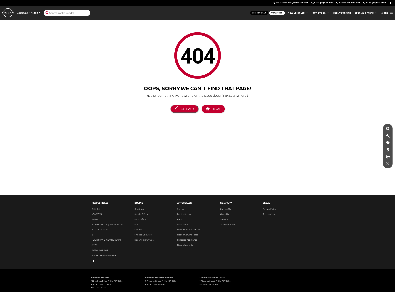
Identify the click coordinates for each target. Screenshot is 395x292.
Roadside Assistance (187, 239)
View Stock (276, 13)
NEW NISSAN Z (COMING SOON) (106, 239)
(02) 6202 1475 (158, 284)
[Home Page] (8, 13)
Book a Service (184, 214)
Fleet (136, 224)
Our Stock (319, 12)
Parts (179, 219)
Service (180, 209)
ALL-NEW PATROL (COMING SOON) (108, 224)
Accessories (183, 224)
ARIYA (94, 245)
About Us (224, 214)
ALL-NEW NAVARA (100, 229)
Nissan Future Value (144, 239)
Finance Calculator (143, 234)
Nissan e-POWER (228, 224)
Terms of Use (269, 214)
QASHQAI (96, 209)
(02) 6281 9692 (212, 284)
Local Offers (140, 219)
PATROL (95, 219)
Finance (138, 229)
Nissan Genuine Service (188, 229)
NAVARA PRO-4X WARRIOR (104, 255)
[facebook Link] (391, 3)
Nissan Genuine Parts (187, 234)
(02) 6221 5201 (104, 284)
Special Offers (364, 12)
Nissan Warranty (185, 245)
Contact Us (225, 209)
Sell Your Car (259, 13)
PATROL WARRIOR (100, 250)
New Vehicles (296, 12)
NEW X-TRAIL (98, 214)
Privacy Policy (269, 209)
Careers (224, 219)
